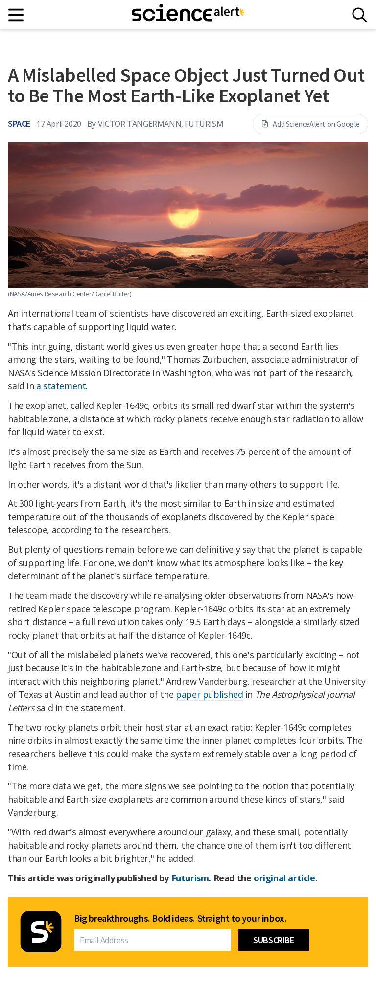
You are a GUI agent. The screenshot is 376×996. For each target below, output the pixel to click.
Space (19, 123)
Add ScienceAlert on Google (316, 124)
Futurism (190, 878)
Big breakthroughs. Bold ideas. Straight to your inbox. (180, 918)
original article (284, 878)
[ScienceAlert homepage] (188, 15)
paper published (209, 694)
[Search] (359, 15)
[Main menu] (16, 15)
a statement (61, 386)
